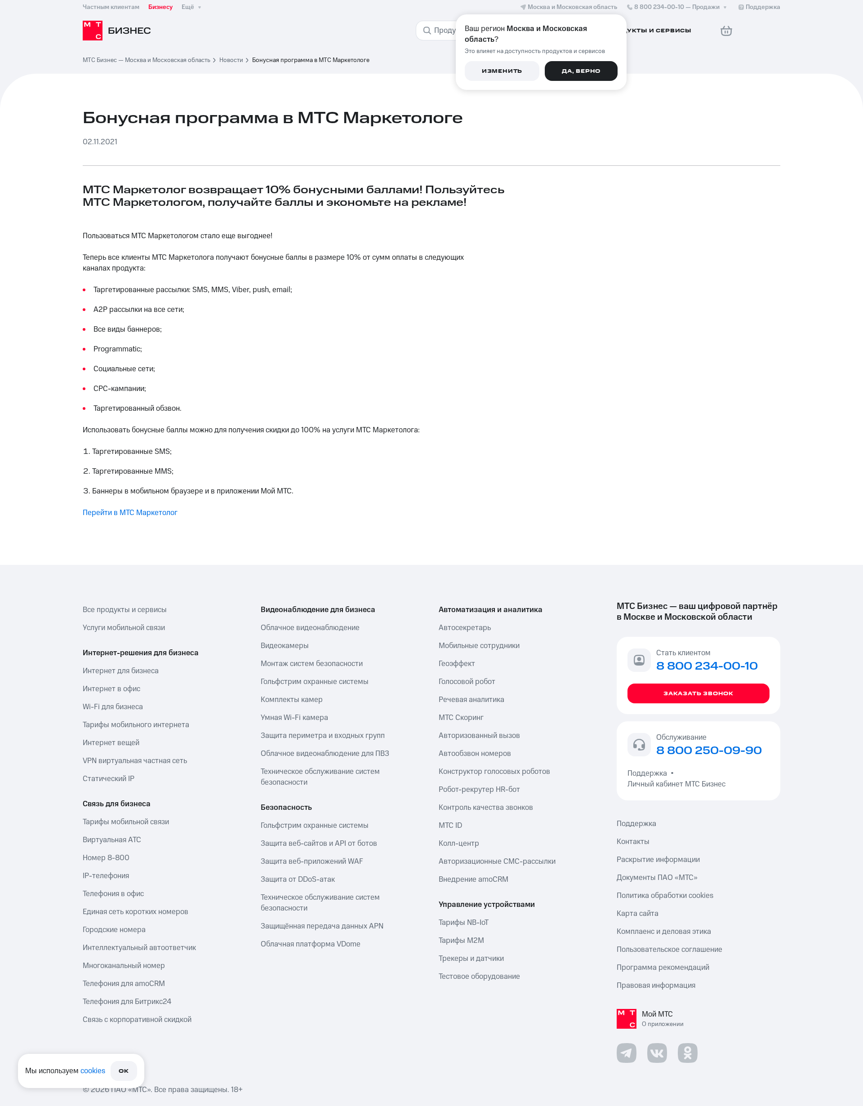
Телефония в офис (113, 893)
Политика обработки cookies (665, 895)
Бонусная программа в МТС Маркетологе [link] (310, 60)
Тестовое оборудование (479, 976)
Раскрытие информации (658, 859)
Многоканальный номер (124, 965)
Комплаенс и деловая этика (664, 931)
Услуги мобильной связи (124, 627)
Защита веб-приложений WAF (312, 861)
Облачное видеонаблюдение (310, 627)
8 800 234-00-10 (677, 7)
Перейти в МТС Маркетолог (130, 512)
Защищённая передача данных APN (322, 926)
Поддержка (649, 773)
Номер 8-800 (106, 858)
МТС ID (450, 825)
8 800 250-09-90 (709, 751)
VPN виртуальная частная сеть (135, 760)
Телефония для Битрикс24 (127, 1001)
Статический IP (108, 778)
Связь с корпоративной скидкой (137, 1019)
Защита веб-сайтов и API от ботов (319, 843)
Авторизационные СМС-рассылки (497, 861)
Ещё (188, 7)
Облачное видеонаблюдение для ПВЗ (325, 753)
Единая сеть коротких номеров (135, 911)
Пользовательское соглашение (669, 949)
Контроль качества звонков (486, 807)
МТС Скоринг (461, 717)
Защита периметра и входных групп (323, 735)
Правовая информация (656, 985)
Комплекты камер (292, 699)
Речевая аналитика (471, 699)
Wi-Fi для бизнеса (113, 707)
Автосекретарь (465, 627)
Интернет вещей (111, 742)
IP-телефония (106, 876)
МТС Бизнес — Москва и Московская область (146, 60)
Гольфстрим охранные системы (315, 681)
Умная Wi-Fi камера (294, 717)
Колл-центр (459, 843)
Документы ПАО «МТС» (657, 877)
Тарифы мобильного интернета (136, 725)
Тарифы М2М (461, 940)
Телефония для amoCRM (124, 983)
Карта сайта (637, 913)
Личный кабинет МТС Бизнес (676, 784)
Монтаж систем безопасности (312, 663)
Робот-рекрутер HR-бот (479, 789)
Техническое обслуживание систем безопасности (320, 777)
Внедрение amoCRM (473, 879)
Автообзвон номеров (475, 753)
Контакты (633, 841)
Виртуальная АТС (112, 840)
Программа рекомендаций (663, 967)
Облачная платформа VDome (310, 944)
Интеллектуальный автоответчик (139, 947)
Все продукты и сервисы (125, 609)
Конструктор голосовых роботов (494, 771)
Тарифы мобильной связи (126, 822)
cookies (92, 1071)
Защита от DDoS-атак (298, 879)
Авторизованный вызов (479, 735)
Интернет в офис (111, 689)
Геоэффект (457, 663)
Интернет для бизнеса (121, 671)
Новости (231, 60)
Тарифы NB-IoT (464, 922)
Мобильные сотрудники (479, 645)
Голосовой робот (467, 681)
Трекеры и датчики (471, 958)
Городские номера (114, 929)
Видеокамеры (285, 645)
